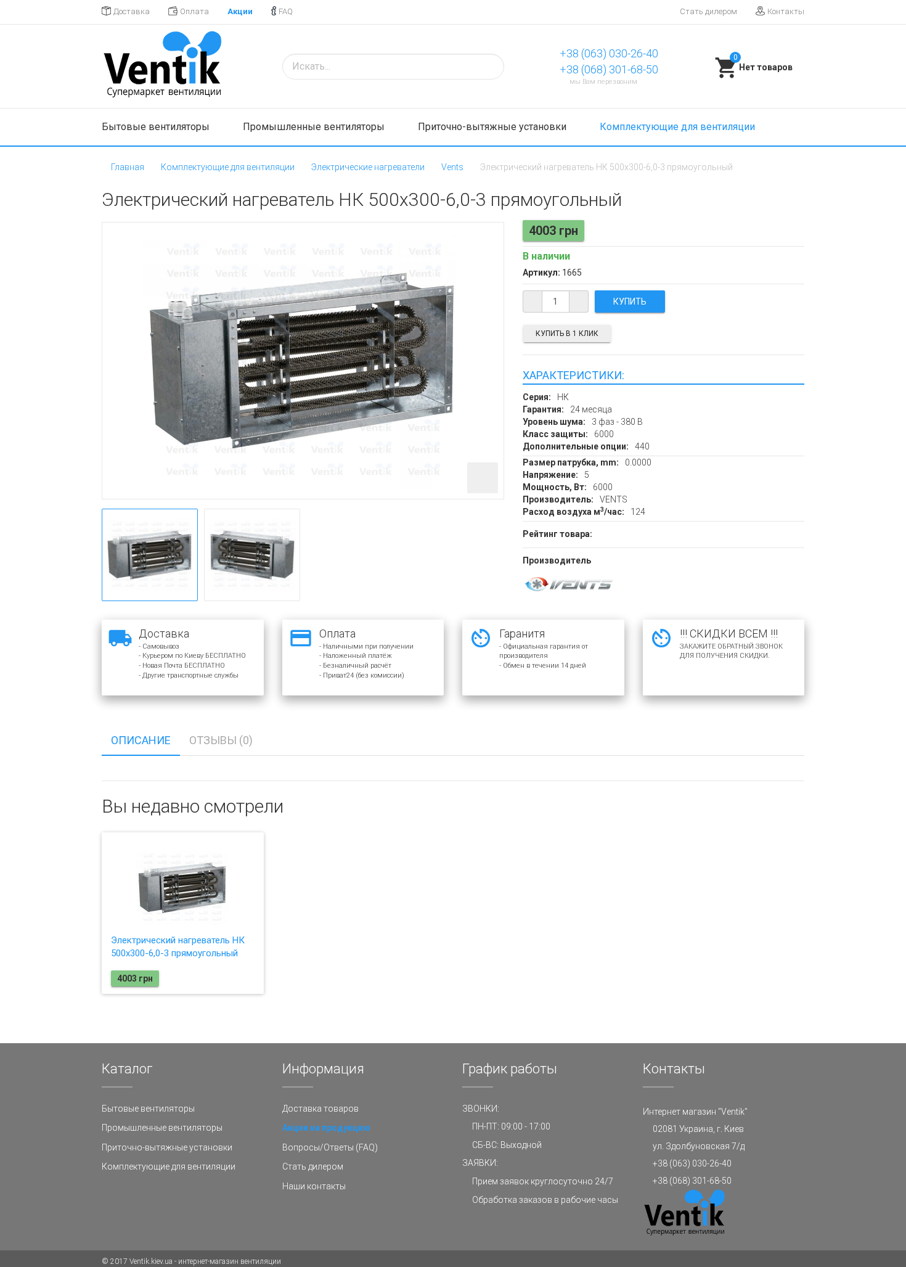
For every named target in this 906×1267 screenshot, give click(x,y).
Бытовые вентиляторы (157, 127)
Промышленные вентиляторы (315, 127)
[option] (150, 555)
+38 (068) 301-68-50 (609, 69)
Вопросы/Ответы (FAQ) (330, 1147)
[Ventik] (162, 66)
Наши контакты (314, 1186)
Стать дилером (708, 11)
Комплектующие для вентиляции (678, 127)
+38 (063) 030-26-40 (609, 53)
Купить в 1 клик (567, 333)
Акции (240, 11)
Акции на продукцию (326, 1128)
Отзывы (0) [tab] (221, 740)
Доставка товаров (320, 1108)
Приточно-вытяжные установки (493, 127)
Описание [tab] (141, 740)
